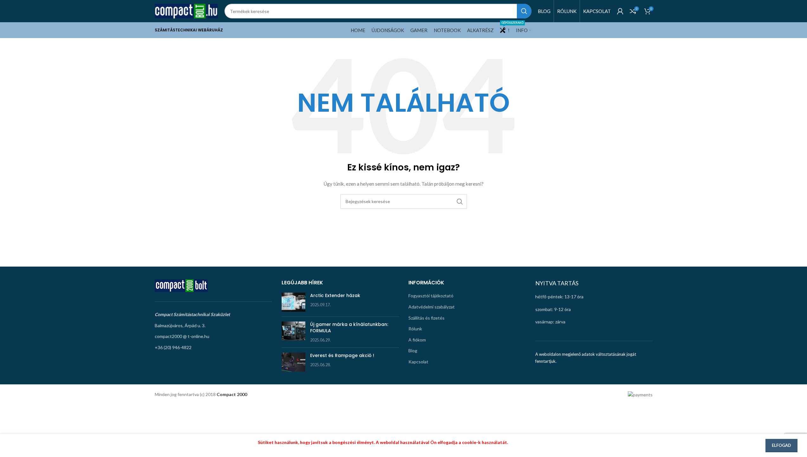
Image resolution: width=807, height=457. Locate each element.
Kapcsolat (418, 361)
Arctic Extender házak (335, 295)
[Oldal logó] (186, 10)
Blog (412, 350)
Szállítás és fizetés (426, 318)
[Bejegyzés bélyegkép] (293, 302)
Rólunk (415, 328)
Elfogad (781, 445)
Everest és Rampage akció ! (342, 355)
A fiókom (417, 339)
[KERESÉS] (524, 11)
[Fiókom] (620, 11)
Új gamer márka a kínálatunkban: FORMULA (349, 327)
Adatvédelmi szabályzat (431, 306)
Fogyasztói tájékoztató (430, 295)
